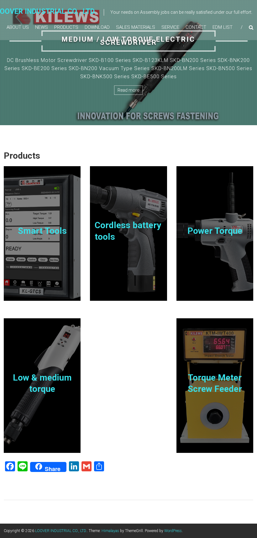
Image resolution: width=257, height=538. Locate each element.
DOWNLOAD (97, 27)
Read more (128, 90)
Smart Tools (42, 231)
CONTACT (196, 27)
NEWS (41, 27)
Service (170, 27)
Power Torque (214, 231)
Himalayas (110, 531)
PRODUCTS (66, 27)
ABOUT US (18, 27)
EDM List (222, 27)
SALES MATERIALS (135, 27)
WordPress (173, 531)
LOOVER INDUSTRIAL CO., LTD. (61, 531)
